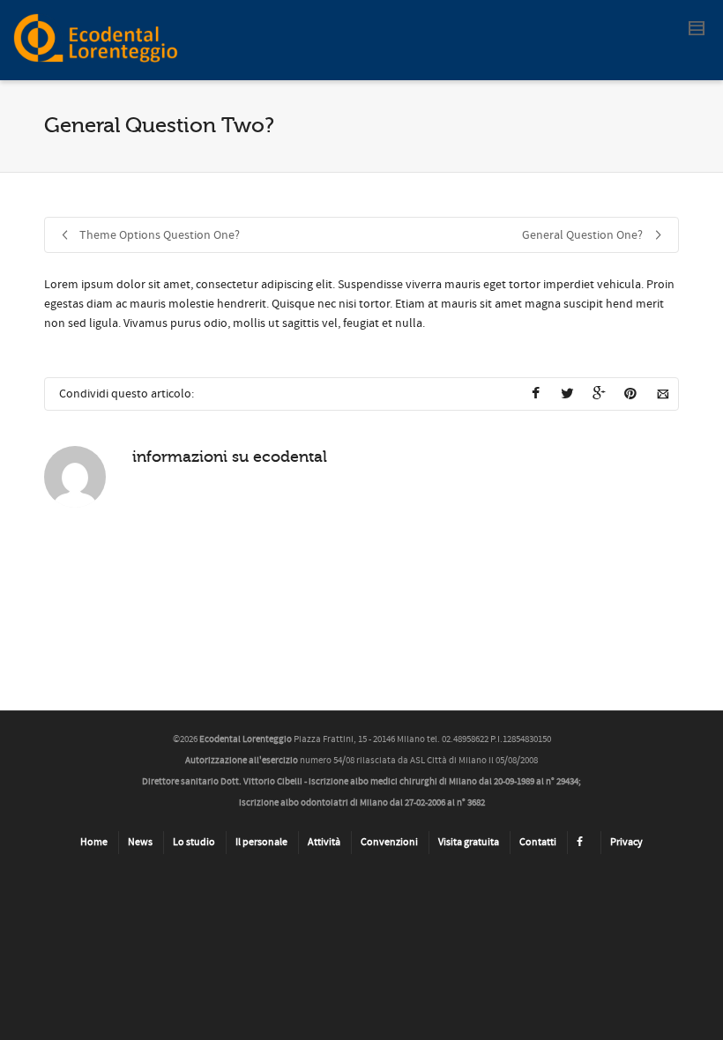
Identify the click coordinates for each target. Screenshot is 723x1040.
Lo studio (194, 842)
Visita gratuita (468, 842)
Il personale (261, 842)
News (140, 842)
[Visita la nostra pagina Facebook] (583, 842)
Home (94, 842)
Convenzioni (389, 842)
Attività (324, 842)
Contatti (537, 842)
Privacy (626, 842)
